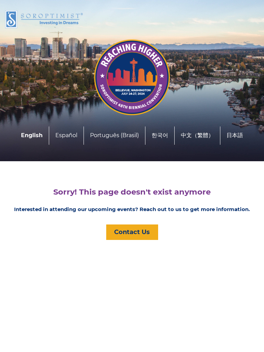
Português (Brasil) (114, 135)
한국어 (160, 135)
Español (66, 135)
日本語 (235, 135)
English (32, 135)
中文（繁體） (197, 135)
